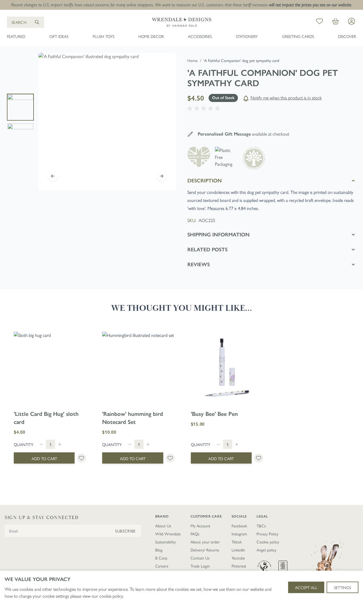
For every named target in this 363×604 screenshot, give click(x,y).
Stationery (247, 36)
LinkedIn (238, 550)
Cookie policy (268, 542)
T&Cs (261, 525)
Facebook (239, 525)
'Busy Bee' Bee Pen (214, 413)
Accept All (306, 587)
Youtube (238, 558)
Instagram (239, 534)
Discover (347, 36)
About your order (205, 542)
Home (192, 60)
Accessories (200, 36)
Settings (342, 587)
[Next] (161, 176)
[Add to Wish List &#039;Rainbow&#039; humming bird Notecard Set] (170, 458)
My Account (200, 525)
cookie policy (111, 596)
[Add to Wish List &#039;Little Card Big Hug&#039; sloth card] (81, 458)
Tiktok (237, 542)
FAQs (195, 534)
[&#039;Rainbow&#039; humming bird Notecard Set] (138, 368)
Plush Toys (103, 36)
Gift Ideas (58, 36)
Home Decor (151, 36)
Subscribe (125, 531)
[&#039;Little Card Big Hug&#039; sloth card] (50, 368)
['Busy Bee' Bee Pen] (227, 368)
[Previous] (53, 176)
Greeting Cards (298, 36)
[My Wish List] (319, 22)
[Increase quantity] (59, 444)
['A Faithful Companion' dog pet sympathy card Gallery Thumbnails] (20, 122)
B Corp (161, 558)
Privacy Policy (267, 534)
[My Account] (351, 21)
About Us (163, 525)
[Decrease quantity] (41, 444)
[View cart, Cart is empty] (335, 22)
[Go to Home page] (182, 22)
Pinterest (239, 566)
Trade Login (200, 566)
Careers (161, 566)
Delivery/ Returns (205, 550)
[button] (204, 108)
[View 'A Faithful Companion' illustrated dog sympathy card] (20, 107)
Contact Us (200, 558)
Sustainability (165, 542)
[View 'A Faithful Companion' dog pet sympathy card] (20, 136)
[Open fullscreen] (107, 121)
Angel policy (266, 550)
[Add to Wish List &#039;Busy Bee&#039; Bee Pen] (258, 458)
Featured (16, 36)
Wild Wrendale (168, 534)
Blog (158, 550)
